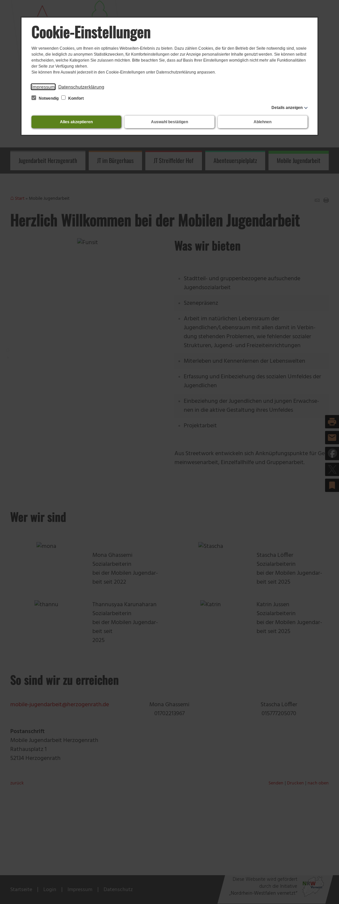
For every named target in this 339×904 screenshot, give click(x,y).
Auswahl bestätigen (169, 122)
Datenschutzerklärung (81, 86)
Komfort (75, 98)
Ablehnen (262, 122)
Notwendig (49, 98)
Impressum (43, 86)
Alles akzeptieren (76, 122)
